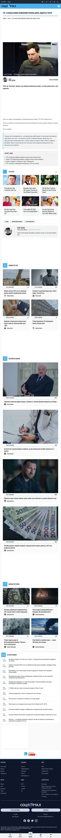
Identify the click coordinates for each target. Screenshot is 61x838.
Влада (2, 771)
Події (22, 780)
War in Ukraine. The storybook (50, 794)
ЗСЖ (2, 791)
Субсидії (23, 771)
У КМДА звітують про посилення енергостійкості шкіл (26, 688)
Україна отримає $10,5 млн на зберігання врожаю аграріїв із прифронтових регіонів (32, 665)
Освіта (23, 766)
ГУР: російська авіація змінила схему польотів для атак (23, 157)
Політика (3, 762)
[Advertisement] (15, 31)
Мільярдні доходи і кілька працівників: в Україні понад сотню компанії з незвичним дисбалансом (31, 677)
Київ (43, 762)
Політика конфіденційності (45, 816)
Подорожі (3, 793)
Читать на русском (53, 80)
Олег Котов (12, 80)
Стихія (23, 786)
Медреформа (25, 768)
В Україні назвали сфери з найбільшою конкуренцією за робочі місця (30, 709)
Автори (9, 1)
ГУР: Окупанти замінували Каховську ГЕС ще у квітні (22, 163)
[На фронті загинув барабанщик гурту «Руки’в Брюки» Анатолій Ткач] (44, 277)
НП (22, 791)
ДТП (22, 784)
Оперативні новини (47, 768)
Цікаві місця (45, 771)
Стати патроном (15, 810)
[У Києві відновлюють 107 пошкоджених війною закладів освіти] (44, 308)
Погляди (44, 796)
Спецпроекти (45, 780)
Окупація (44, 784)
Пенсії (23, 773)
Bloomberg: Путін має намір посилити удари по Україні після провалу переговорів (30, 671)
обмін (6, 221)
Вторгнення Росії (30, 221)
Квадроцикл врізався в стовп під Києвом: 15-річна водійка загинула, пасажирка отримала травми (30, 682)
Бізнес (2, 768)
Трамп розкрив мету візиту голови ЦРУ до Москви (25, 693)
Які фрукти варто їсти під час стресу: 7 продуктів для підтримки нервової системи (32, 660)
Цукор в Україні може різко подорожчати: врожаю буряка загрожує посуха (32, 714)
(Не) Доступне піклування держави (49, 791)
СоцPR (15, 814)
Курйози (3, 788)
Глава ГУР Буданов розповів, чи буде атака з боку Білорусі (24, 159)
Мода (2, 784)
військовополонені (17, 221)
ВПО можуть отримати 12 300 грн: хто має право (24, 699)
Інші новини (45, 773)
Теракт (23, 788)
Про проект (3, 1)
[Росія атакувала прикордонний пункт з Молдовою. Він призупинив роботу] (44, 596)
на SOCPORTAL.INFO (34, 229)
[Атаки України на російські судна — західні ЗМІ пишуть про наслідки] (44, 626)
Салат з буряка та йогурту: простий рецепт (20, 161)
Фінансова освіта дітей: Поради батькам (49, 787)
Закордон (3, 773)
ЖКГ (43, 766)
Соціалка (23, 762)
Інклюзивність (25, 775)
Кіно (2, 786)
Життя (2, 780)
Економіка (3, 766)
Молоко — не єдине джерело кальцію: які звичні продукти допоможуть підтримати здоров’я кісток (31, 720)
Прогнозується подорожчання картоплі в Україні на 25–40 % (28, 704)
